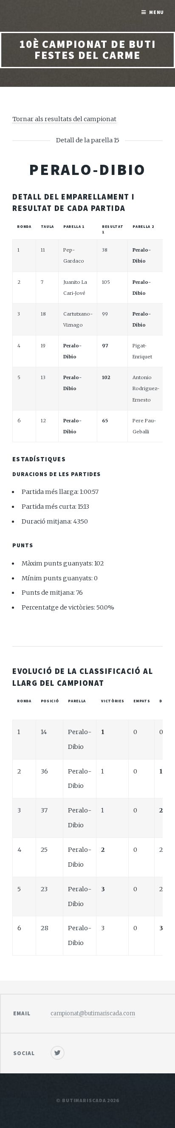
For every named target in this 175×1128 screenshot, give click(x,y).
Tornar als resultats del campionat (64, 119)
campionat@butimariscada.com (93, 1013)
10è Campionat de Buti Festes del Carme (87, 49)
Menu (156, 12)
